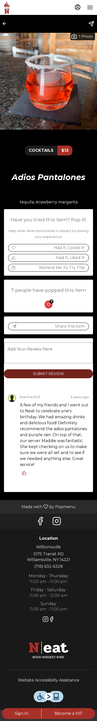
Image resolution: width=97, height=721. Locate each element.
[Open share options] (91, 24)
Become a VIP (68, 713)
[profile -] (78, 7)
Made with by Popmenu (40, 506)
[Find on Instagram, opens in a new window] (56, 522)
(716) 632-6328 (48, 566)
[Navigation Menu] (90, 7)
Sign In (21, 713)
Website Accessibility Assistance (48, 680)
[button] (6, 23)
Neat (48, 651)
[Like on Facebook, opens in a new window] (40, 522)
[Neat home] (26, 7)
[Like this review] (25, 473)
